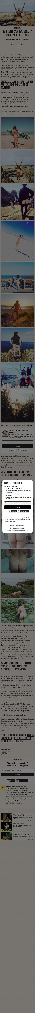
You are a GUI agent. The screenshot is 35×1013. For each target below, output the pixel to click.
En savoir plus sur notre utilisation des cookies (17, 530)
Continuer (17, 507)
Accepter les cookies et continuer (17, 525)
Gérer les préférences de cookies (17, 528)
